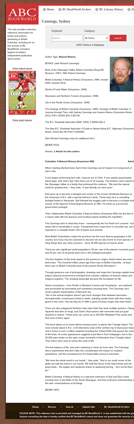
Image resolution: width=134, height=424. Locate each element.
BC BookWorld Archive (76, 9)
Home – (38, 407)
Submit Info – (91, 407)
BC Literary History (111, 9)
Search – (72, 407)
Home (50, 9)
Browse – (55, 407)
